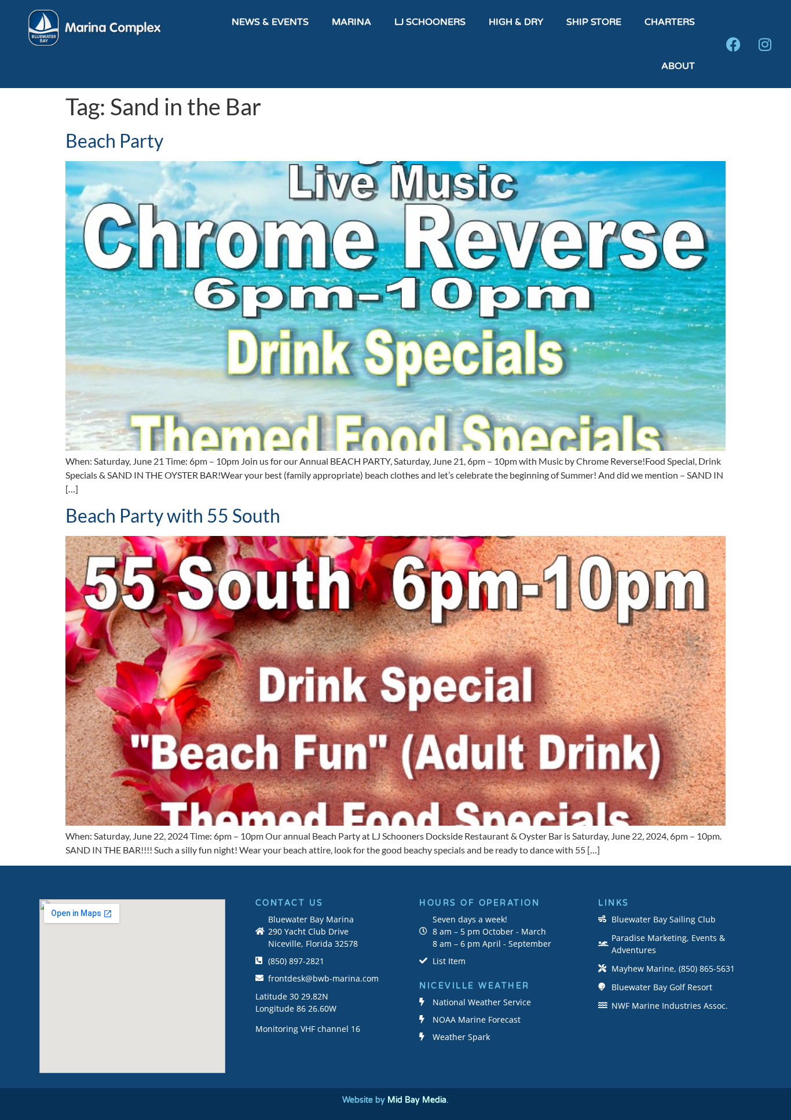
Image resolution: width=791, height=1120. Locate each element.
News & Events (270, 22)
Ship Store (593, 22)
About (678, 66)
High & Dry (516, 22)
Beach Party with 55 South (172, 515)
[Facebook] (733, 44)
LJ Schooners (430, 22)
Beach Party (114, 140)
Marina (351, 22)
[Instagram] (764, 44)
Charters (669, 22)
